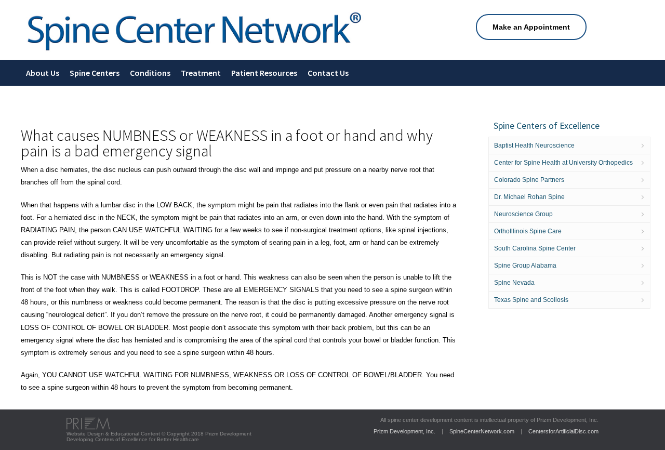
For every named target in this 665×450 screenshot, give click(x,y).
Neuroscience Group (523, 214)
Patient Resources (264, 73)
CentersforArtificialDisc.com (563, 431)
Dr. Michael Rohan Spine (529, 197)
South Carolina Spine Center (535, 248)
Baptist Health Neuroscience (534, 145)
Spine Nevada (514, 282)
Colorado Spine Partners (529, 179)
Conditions (150, 73)
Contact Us (328, 73)
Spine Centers (94, 73)
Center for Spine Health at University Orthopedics (563, 162)
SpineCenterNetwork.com (481, 431)
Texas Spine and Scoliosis (531, 299)
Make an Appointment (531, 27)
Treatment (201, 73)
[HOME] (194, 52)
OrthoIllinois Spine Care (528, 231)
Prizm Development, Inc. (404, 431)
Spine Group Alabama (525, 265)
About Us (42, 73)
